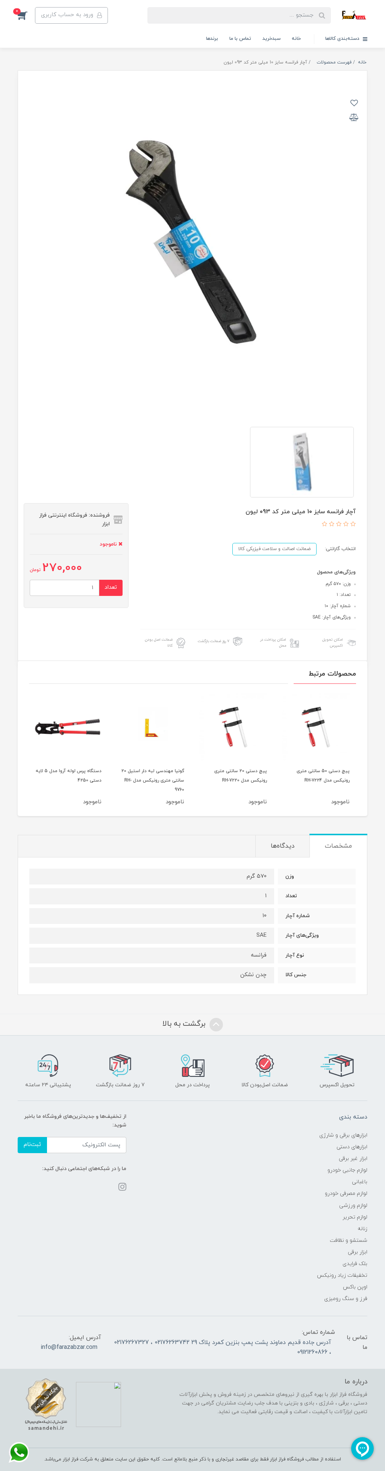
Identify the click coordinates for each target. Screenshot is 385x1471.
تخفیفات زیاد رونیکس (342, 1275)
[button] (26, 15)
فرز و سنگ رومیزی (345, 1298)
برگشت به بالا (185, 1024)
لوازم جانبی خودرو (347, 1170)
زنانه (362, 1228)
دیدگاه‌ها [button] (282, 846)
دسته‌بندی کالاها (343, 38)
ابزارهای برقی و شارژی (343, 1135)
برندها (212, 38)
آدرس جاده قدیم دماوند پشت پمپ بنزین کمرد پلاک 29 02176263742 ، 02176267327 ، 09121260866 (222, 1347)
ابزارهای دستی (351, 1146)
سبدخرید (271, 38)
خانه (296, 38)
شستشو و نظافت (348, 1240)
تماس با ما (240, 38)
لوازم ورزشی (353, 1205)
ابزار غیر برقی (353, 1158)
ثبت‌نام (32, 1145)
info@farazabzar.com (69, 1347)
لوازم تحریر (355, 1217)
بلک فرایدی (355, 1263)
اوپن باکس (355, 1287)
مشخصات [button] (338, 846)
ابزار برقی (357, 1252)
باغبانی (359, 1181)
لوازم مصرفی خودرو (346, 1193)
